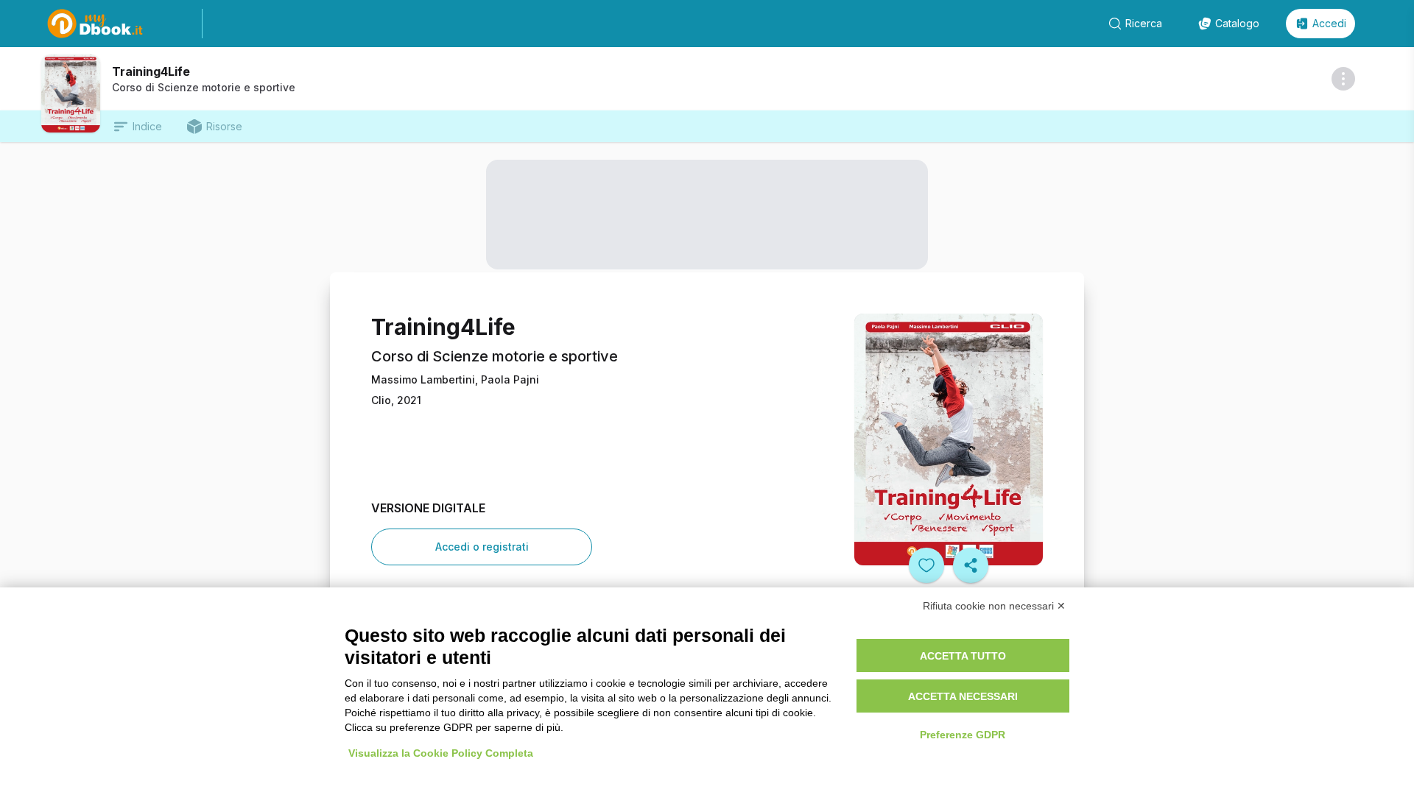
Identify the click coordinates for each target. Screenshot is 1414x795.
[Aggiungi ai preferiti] (926, 565)
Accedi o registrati (482, 546)
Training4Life (151, 71)
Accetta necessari (963, 696)
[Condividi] (970, 565)
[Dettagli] (1343, 79)
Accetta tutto (963, 656)
